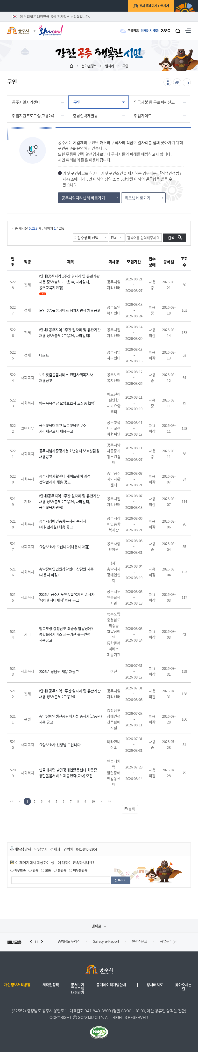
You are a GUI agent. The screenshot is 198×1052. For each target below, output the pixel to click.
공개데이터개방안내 (111, 985)
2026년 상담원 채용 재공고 (59, 671)
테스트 (44, 355)
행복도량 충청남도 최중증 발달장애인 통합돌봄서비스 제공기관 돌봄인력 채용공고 (67, 634)
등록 (131, 809)
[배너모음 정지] (36, 941)
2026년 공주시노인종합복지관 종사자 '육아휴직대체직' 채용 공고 (67, 597)
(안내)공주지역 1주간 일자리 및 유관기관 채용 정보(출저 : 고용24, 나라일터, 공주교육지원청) (69, 501)
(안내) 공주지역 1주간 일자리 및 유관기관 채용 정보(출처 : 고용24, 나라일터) (70, 332)
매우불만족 (79, 870)
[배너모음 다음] (42, 941)
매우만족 (20, 870)
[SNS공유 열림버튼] (167, 82)
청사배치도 (155, 985)
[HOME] (71, 65)
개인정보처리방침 (17, 985)
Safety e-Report (101, 941)
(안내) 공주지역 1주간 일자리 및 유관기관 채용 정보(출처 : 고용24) (70, 693)
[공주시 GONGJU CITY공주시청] (18, 31)
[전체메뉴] (188, 31)
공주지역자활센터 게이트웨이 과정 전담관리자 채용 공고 (65, 479)
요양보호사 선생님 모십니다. (60, 744)
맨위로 (97, 925)
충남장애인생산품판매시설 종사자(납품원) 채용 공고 (70, 719)
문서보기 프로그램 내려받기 (77, 989)
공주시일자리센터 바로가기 (83, 198)
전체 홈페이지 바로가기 (154, 6)
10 (93, 801)
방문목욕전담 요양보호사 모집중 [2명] (67, 403)
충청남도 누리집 (64, 941)
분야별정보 (89, 65)
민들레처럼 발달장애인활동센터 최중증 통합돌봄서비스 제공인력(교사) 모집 (68, 772)
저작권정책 (50, 985)
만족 (35, 870)
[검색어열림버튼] (178, 31)
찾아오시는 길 (183, 987)
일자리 (109, 65)
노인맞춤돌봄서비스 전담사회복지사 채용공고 (66, 377)
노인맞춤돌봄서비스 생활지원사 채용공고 (69, 310)
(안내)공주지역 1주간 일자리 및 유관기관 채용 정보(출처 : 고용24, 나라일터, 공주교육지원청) (69, 281)
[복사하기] (177, 82)
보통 (47, 870)
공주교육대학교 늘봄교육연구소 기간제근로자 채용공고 (62, 428)
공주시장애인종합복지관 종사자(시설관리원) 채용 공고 (62, 524)
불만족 (61, 870)
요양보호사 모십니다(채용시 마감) (64, 546)
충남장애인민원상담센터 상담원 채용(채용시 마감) (66, 571)
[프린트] (187, 82)
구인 (125, 65)
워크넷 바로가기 (137, 198)
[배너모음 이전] (31, 941)
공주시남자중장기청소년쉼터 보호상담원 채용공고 (69, 453)
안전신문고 (134, 941)
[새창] (51, 29)
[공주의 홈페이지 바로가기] (34, 28)
